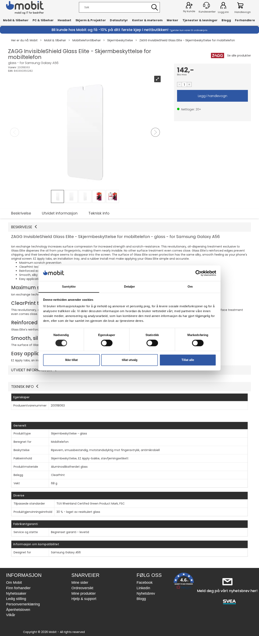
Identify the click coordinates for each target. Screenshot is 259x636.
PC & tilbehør (43, 20)
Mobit (34, 40)
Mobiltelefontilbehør (86, 40)
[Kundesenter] (206, 5)
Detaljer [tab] (129, 286)
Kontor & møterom (147, 20)
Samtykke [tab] (69, 286)
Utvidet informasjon (59, 213)
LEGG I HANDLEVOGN (212, 96)
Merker (172, 20)
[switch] (107, 343)
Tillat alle (188, 360)
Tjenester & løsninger (200, 20)
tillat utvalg (129, 360)
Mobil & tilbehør (16, 20)
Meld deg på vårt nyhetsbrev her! (227, 590)
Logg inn (223, 6)
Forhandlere (245, 20)
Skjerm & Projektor (90, 20)
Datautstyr (119, 20)
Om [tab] (190, 286)
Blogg (226, 20)
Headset (64, 20)
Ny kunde (189, 11)
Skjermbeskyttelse (120, 40)
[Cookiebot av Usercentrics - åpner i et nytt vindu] (198, 273)
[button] (129, 227)
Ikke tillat (71, 360)
